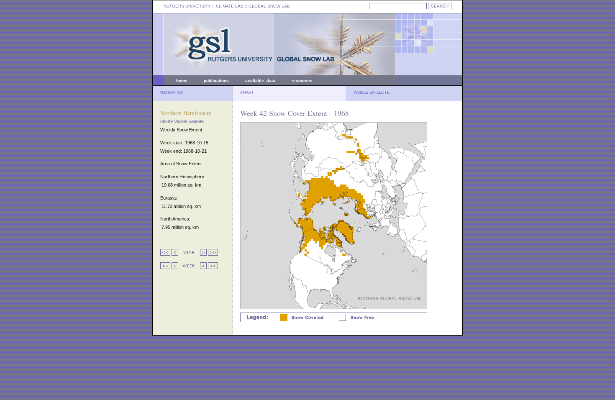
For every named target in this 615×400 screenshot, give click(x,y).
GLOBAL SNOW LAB (269, 6)
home (181, 80)
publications (216, 80)
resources (302, 80)
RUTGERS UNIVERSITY (187, 6)
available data (260, 80)
